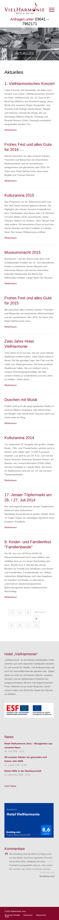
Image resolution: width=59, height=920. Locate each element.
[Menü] (50, 9)
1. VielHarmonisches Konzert (29, 83)
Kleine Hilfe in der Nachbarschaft (22, 771)
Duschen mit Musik (20, 399)
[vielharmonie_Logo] (24, 8)
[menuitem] (50, 9)
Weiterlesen (10, 130)
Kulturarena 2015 (19, 195)
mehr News (10, 786)
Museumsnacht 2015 (22, 252)
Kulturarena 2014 (19, 437)
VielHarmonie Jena (18, 911)
